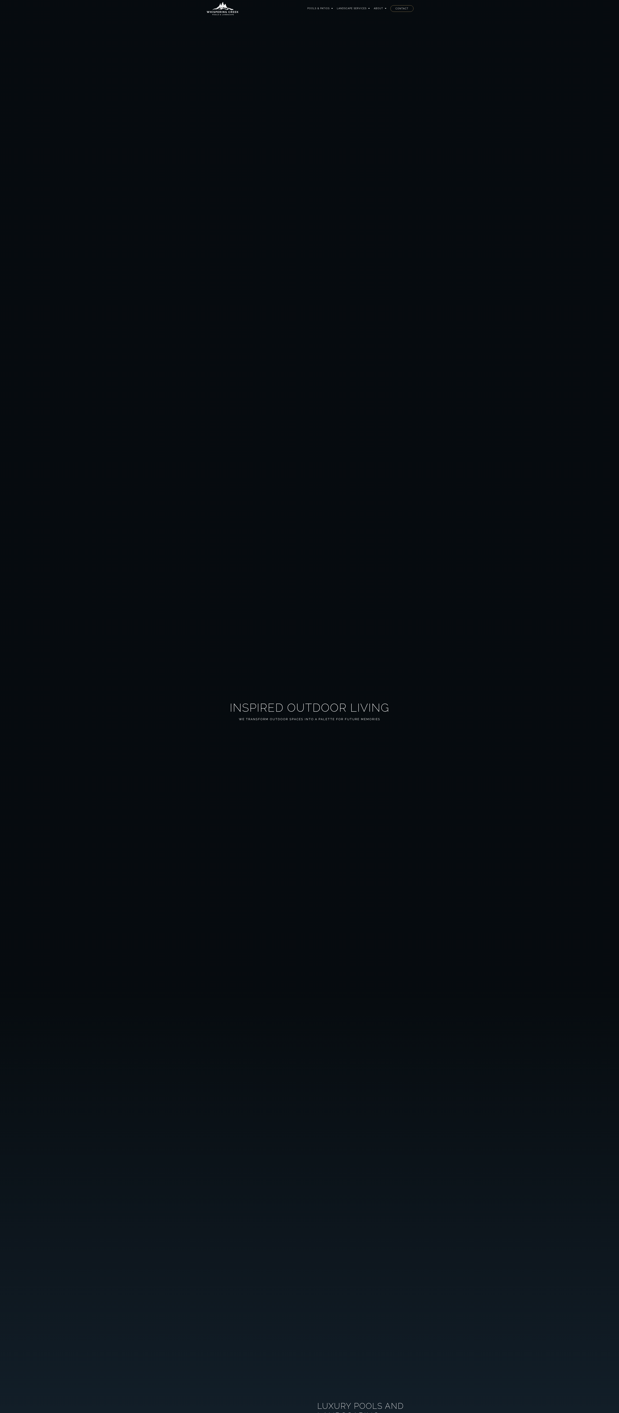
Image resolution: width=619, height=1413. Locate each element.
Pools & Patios (318, 8)
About (378, 8)
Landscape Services (352, 8)
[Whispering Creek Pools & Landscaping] (223, 8)
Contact (401, 8)
